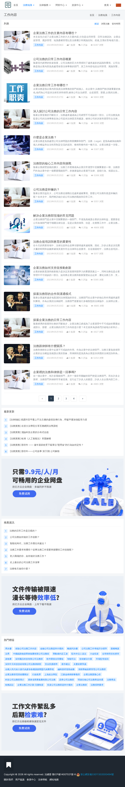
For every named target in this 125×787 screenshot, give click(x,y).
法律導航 (42, 779)
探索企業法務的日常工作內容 (52, 320)
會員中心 (31, 779)
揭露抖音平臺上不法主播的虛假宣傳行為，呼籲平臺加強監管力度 (54, 419)
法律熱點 (15, 419)
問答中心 (60, 5)
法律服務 (44, 5)
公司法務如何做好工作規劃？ (25, 537)
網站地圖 (54, 779)
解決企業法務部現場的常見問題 (53, 215)
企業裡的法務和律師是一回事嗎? (54, 372)
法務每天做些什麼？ (20, 568)
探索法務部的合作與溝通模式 (52, 293)
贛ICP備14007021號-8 (64, 774)
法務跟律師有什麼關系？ (49, 346)
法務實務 (15, 425)
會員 (106, 5)
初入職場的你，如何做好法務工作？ (28, 556)
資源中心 (77, 5)
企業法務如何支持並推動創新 (52, 267)
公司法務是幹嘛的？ (46, 189)
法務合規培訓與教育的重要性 (52, 241)
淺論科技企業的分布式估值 (35, 432)
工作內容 (115, 15)
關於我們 (8, 779)
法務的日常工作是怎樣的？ (23, 530)
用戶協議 (19, 779)
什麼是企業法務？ (45, 137)
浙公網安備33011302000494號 (97, 774)
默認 (97, 23)
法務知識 (28, 5)
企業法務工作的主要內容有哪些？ (55, 33)
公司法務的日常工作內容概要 (52, 59)
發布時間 (116, 23)
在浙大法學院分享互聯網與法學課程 (39, 425)
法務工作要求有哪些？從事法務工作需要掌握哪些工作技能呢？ (42, 549)
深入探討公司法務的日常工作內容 (55, 111)
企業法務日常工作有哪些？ (50, 85)
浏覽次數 (105, 23)
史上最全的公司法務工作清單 (25, 562)
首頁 (16, 5)
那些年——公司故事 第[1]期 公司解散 (40, 451)
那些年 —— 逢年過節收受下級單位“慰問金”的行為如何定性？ (52, 444)
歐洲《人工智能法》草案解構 (36, 438)
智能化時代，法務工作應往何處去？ (28, 543)
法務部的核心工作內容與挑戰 (52, 163)
